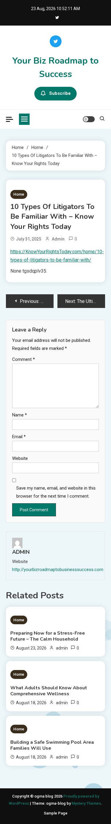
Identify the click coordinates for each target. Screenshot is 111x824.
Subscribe (60, 93)
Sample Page (55, 813)
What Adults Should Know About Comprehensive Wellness (48, 691)
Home (18, 194)
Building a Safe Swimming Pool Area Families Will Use (52, 745)
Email (19, 436)
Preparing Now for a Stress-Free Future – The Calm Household (47, 636)
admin (58, 239)
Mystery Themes (86, 803)
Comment (23, 359)
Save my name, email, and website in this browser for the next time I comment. (56, 492)
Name (19, 415)
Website (20, 458)
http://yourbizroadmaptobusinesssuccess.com (57, 569)
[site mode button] (89, 119)
